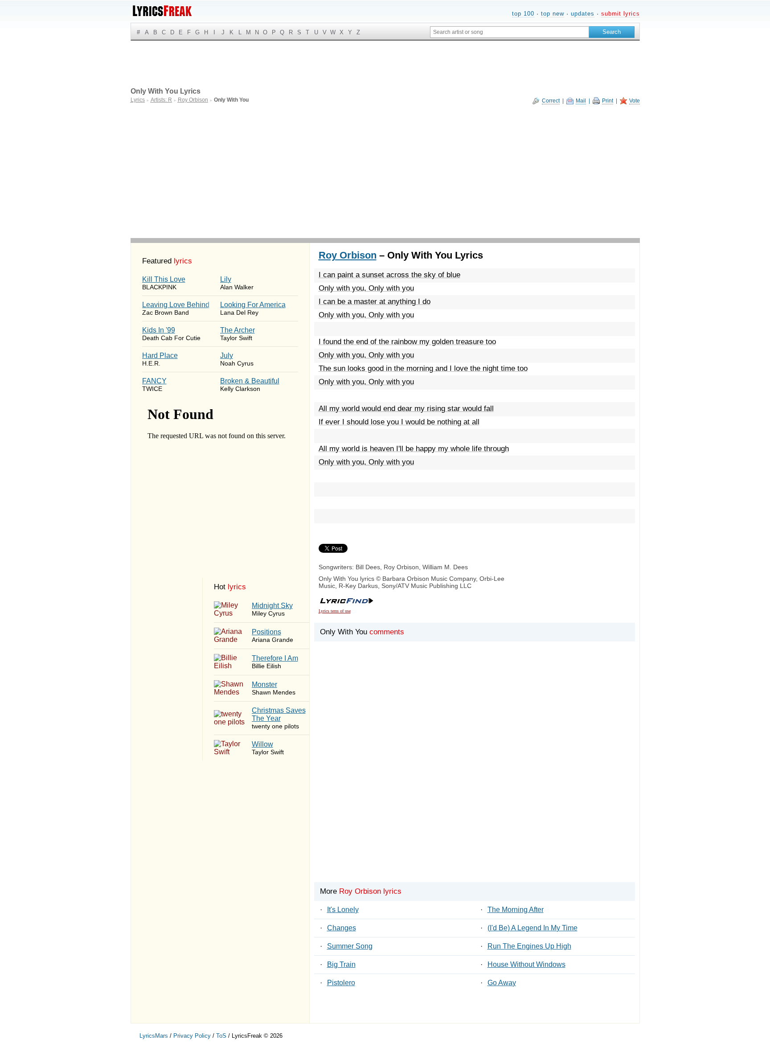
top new (552, 13)
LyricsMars (153, 1035)
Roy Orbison (348, 255)
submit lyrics (620, 13)
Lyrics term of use (335, 610)
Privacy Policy (192, 1035)
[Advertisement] (385, 171)
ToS (221, 1035)
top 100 (523, 13)
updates (582, 13)
